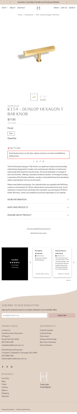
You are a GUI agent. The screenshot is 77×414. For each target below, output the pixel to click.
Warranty (5, 396)
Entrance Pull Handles (48, 339)
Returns (4, 390)
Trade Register (45, 387)
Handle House (13, 106)
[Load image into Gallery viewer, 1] (34, 97)
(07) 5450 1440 (7, 342)
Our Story (5, 378)
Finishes (5, 387)
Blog (3, 381)
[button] (38, 233)
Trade (56, 8)
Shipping (5, 393)
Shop (4, 8)
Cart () (63, 8)
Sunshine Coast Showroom (12, 333)
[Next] (67, 2)
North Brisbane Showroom (12, 350)
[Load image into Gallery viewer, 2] (42, 97)
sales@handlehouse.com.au (12, 345)
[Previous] (10, 2)
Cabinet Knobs (46, 333)
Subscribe (62, 315)
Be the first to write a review (38, 233)
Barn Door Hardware (48, 342)
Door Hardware (46, 345)
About (12, 8)
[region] (52, 262)
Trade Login (44, 385)
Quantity (12, 138)
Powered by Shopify (8, 409)
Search (72, 8)
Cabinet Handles (46, 330)
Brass (11, 133)
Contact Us (6, 330)
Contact (21, 8)
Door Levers (44, 336)
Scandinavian (29, 15)
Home (20, 15)
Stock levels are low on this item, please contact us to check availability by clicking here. (37, 154)
